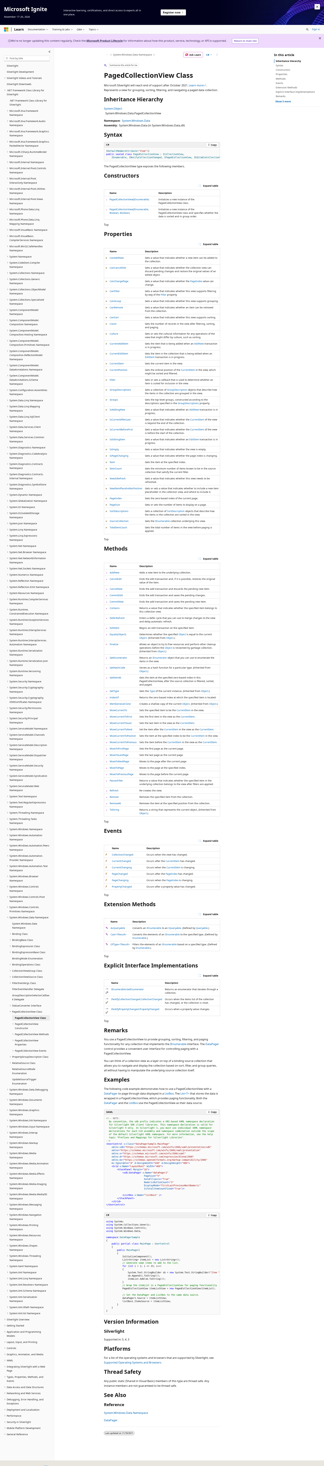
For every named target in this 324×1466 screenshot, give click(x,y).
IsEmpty (114, 449)
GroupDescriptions (120, 389)
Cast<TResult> (119, 934)
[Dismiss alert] (317, 6)
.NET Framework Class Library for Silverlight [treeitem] (28, 102)
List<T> (184, 1093)
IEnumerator (160, 657)
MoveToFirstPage (119, 748)
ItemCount (116, 468)
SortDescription (176, 511)
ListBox (169, 1093)
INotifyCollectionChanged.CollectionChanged (136, 999)
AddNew (199, 343)
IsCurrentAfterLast (120, 419)
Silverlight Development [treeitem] (20, 71)
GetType (114, 691)
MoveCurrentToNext (121, 729)
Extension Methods (286, 87)
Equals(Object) (118, 634)
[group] (162, 154)
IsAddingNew (117, 409)
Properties (281, 74)
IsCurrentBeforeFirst (121, 429)
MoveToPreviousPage (121, 774)
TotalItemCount (118, 527)
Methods (281, 78)
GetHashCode (117, 667)
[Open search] (307, 29)
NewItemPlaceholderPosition (126, 488)
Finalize (114, 644)
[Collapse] (49, 52)
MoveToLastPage (119, 755)
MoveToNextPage (119, 761)
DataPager (212, 1044)
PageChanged (120, 873)
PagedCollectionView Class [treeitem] (30, 1017)
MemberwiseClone (120, 703)
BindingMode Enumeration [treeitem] (27, 958)
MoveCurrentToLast (121, 723)
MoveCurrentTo (118, 710)
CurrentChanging (122, 867)
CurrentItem (117, 363)
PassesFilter (116, 780)
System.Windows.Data (136, 121)
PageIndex (196, 281)
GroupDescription (177, 389)
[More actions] (217, 54)
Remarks (281, 96)
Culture (114, 333)
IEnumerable (162, 521)
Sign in (316, 29)
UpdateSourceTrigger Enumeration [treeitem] (24, 1081)
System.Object (113, 108)
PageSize (115, 504)
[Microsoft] (6, 29)
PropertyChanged (122, 886)
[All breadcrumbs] (107, 54)
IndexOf (114, 697)
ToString (114, 809)
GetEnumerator (118, 657)
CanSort (114, 317)
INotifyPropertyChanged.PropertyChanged (135, 1009)
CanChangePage (119, 281)
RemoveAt (115, 803)
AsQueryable (118, 928)
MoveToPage (117, 767)
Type (152, 691)
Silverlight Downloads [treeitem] (19, 84)
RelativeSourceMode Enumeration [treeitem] (23, 1071)
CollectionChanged (122, 854)
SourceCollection (119, 521)
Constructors (283, 69)
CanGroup (115, 301)
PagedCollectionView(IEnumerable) (129, 199)
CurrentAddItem (119, 343)
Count (113, 323)
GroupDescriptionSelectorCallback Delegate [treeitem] (31, 997)
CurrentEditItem (119, 353)
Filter (163, 294)
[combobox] (27, 58)
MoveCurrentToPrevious (123, 742)
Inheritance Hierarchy (288, 61)
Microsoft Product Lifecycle (104, 41)
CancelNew (116, 588)
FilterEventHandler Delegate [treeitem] (28, 989)
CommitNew (117, 601)
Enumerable (139, 938)
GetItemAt (115, 677)
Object (182, 634)
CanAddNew (117, 257)
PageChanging (120, 880)
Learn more (196, 85)
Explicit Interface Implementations (295, 91)
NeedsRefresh (118, 478)
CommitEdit (116, 595)
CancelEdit (116, 579)
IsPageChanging (119, 455)
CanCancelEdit (118, 267)
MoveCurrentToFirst (121, 716)
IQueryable (174, 928)
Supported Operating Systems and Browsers (132, 1362)
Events (279, 83)
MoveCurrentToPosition (123, 735)
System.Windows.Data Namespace (132, 54)
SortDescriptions (119, 511)
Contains (115, 608)
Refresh (114, 790)
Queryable (202, 928)
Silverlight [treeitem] (12, 65)
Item (112, 462)
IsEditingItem (117, 439)
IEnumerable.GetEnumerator (127, 989)
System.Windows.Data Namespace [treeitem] (24, 925)
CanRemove (116, 307)
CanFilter (115, 291)
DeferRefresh (117, 618)
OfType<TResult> (120, 944)
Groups (114, 399)
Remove (114, 796)
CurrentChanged (121, 861)
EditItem (150, 357)
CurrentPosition (118, 369)
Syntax (279, 65)
